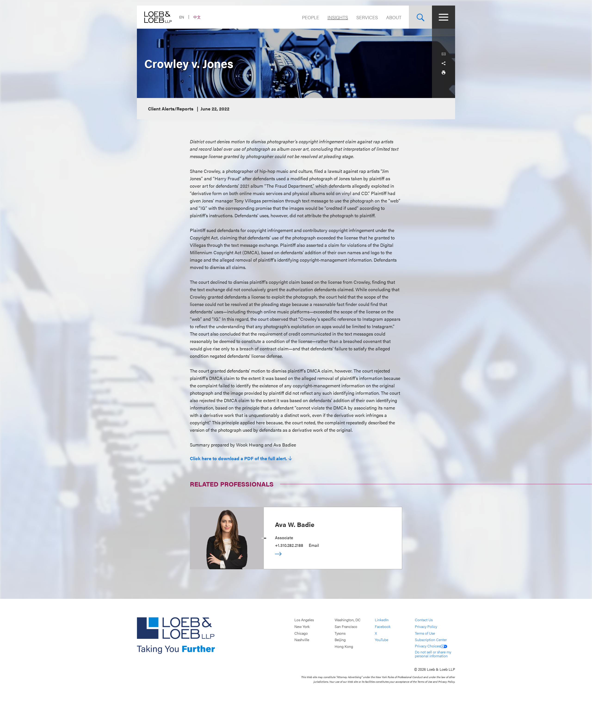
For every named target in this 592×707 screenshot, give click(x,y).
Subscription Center (431, 639)
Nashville (301, 639)
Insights (337, 17)
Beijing (340, 639)
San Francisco (346, 626)
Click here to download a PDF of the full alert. (238, 458)
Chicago (301, 633)
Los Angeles (304, 620)
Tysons (340, 633)
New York (302, 626)
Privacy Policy (426, 626)
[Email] (443, 54)
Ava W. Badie (294, 524)
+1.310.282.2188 (289, 545)
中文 (197, 17)
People (310, 17)
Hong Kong (344, 646)
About (393, 17)
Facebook (383, 626)
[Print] (443, 72)
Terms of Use (425, 633)
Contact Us (424, 620)
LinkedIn (382, 620)
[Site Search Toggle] (420, 17)
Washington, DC (348, 620)
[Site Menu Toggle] (443, 17)
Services (367, 17)
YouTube (381, 639)
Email (314, 545)
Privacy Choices (427, 646)
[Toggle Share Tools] (443, 63)
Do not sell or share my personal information (433, 654)
